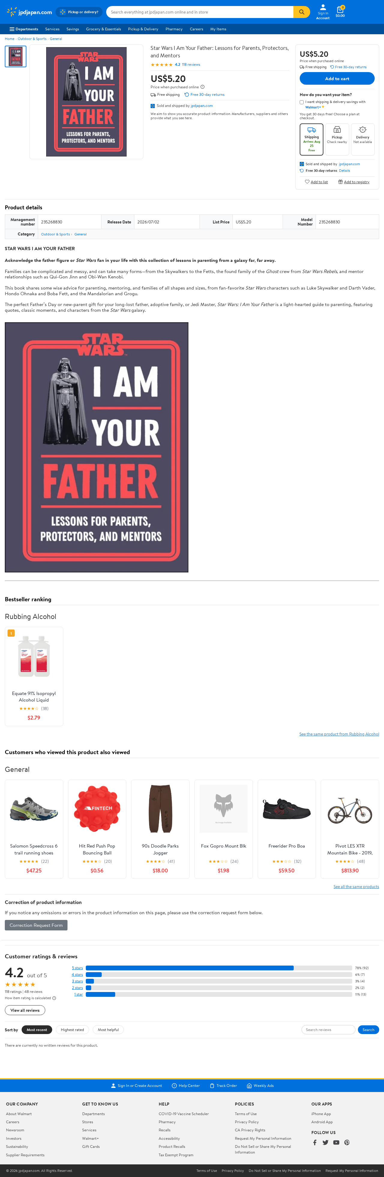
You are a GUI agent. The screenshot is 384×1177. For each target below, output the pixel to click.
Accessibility (169, 1138)
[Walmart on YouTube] (336, 1143)
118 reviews (191, 64)
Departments (27, 29)
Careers (196, 29)
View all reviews (25, 1010)
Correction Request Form (36, 925)
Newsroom (15, 1130)
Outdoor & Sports (32, 38)
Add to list (319, 181)
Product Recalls (172, 1146)
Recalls (164, 1130)
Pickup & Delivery (143, 29)
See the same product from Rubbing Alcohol (339, 734)
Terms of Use (246, 1113)
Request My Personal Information (263, 1138)
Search (368, 1029)
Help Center (189, 1085)
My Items (218, 29)
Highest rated (72, 1029)
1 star (78, 994)
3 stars (77, 981)
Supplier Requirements (25, 1154)
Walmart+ (90, 1138)
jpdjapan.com (202, 105)
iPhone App (321, 1113)
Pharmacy (174, 29)
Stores (87, 1121)
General (56, 38)
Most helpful (108, 1029)
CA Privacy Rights (250, 1130)
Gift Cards (91, 1146)
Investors (13, 1138)
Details (344, 170)
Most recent (37, 1029)
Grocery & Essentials (103, 29)
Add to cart (337, 78)
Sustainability (17, 1146)
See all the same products (356, 886)
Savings (73, 29)
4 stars (77, 974)
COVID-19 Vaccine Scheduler (184, 1113)
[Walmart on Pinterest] (347, 1143)
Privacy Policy (247, 1121)
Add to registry (357, 181)
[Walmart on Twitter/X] (325, 1143)
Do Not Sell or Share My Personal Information (285, 1171)
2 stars (77, 987)
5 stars (77, 968)
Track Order (227, 1085)
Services (52, 29)
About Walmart (19, 1113)
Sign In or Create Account (140, 1085)
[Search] (301, 12)
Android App (322, 1121)
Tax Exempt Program (176, 1154)
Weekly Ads (264, 1085)
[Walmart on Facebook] (314, 1143)
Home (9, 38)
